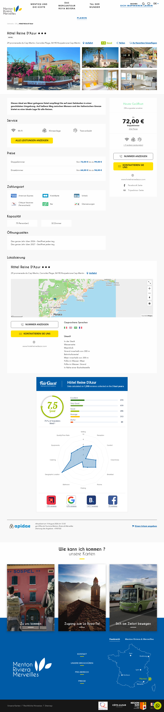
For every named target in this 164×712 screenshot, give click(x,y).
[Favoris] (149, 4)
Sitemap (48, 705)
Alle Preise (133, 129)
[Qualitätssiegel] (103, 706)
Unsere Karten (14, 705)
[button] (143, 4)
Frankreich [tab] (114, 639)
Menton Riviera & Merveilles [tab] (139, 639)
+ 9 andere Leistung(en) (133, 145)
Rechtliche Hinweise (32, 705)
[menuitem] (12, 10)
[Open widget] (158, 706)
